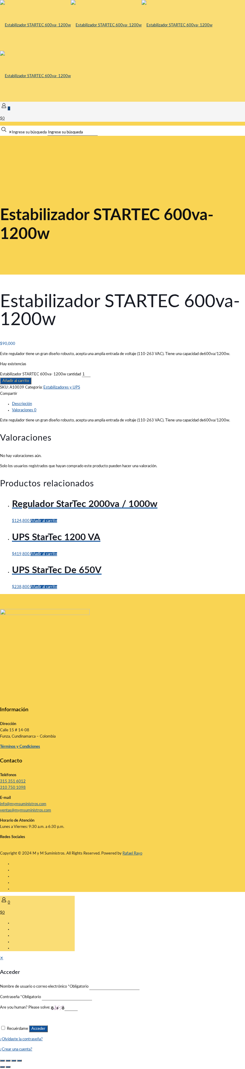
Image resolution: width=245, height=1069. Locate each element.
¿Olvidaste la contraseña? (21, 1039)
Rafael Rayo (132, 853)
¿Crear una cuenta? (16, 1049)
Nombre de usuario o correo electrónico (44, 987)
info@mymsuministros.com (23, 804)
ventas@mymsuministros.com (25, 810)
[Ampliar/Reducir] (2, 1061)
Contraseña (20, 997)
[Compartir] (13, 1061)
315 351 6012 (13, 781)
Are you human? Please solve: (25, 1007)
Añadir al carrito (15, 381)
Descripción (22, 404)
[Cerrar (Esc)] (19, 1061)
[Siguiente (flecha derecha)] (8, 1067)
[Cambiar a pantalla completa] (8, 1061)
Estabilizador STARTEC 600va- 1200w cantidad (40, 374)
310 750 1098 (13, 788)
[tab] (128, 404)
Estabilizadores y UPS (61, 387)
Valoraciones (24, 410)
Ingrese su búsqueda (29, 132)
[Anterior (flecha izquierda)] (2, 1067)
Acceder (38, 1029)
